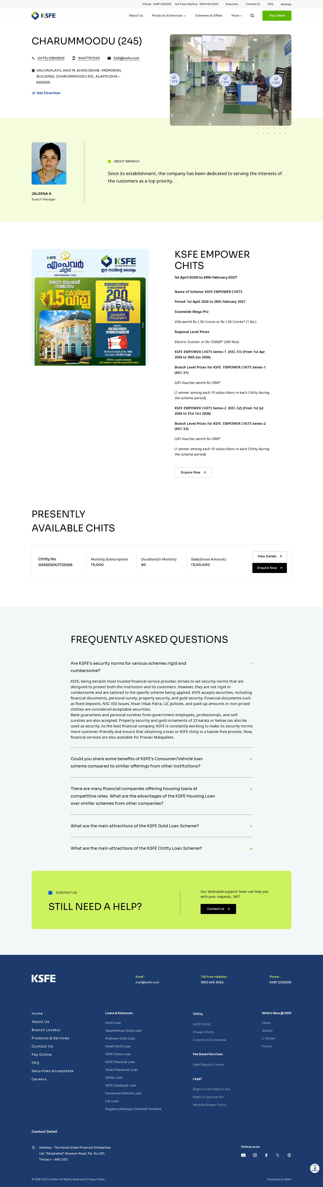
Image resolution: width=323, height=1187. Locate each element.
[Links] (44, 978)
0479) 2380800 (51, 58)
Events (267, 1046)
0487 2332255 (162, 4)
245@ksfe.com (126, 58)
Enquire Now (190, 472)
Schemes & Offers (208, 16)
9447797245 (89, 58)
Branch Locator (46, 1030)
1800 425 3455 (208, 4)
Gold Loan (113, 1023)
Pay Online (277, 16)
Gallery (267, 1031)
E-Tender (269, 1038)
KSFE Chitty (201, 1024)
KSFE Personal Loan (120, 1062)
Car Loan (112, 1101)
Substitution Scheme (209, 1040)
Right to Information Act (211, 1089)
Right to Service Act (208, 1097)
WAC (287, 1179)
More (235, 16)
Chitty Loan (114, 1078)
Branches (232, 4)
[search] (252, 16)
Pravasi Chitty (203, 1032)
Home (37, 1014)
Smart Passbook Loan (121, 1070)
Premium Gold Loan (120, 1038)
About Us (136, 16)
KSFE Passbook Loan (120, 1085)
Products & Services (167, 16)
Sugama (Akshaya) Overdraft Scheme (133, 1109)
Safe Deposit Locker (208, 1065)
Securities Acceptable (53, 1071)
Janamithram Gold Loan (123, 1031)
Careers (39, 1079)
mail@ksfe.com (147, 982)
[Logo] (44, 15)
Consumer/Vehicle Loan (123, 1093)
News (266, 1023)
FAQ (270, 4)
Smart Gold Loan (118, 1046)
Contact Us (253, 4)
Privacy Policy (96, 1179)
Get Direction (48, 93)
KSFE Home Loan (118, 1054)
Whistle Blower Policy (209, 1105)
